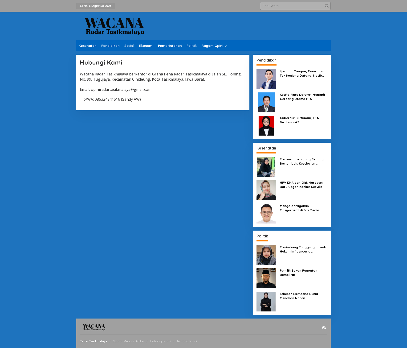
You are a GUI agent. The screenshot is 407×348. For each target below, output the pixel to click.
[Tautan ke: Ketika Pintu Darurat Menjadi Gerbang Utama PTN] (266, 102)
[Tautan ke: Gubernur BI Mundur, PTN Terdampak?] (266, 125)
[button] (327, 6)
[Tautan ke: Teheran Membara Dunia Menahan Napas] (266, 301)
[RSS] (324, 327)
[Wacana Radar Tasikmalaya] (114, 25)
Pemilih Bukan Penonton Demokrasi (298, 273)
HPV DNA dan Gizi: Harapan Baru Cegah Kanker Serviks (301, 185)
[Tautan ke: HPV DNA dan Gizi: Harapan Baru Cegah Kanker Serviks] (266, 190)
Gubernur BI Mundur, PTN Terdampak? (299, 120)
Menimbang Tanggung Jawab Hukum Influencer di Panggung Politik (303, 249)
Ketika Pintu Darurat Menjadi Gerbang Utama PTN (302, 97)
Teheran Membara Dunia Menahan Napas (299, 296)
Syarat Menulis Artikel (128, 341)
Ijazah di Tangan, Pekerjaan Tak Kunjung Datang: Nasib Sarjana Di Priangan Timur (302, 73)
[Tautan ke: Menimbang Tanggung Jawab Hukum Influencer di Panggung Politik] (266, 254)
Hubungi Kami (160, 341)
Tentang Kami (187, 341)
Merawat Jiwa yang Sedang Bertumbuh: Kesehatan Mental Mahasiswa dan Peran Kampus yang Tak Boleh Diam (303, 161)
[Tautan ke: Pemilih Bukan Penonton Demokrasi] (266, 278)
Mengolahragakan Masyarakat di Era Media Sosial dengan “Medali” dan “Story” (302, 208)
